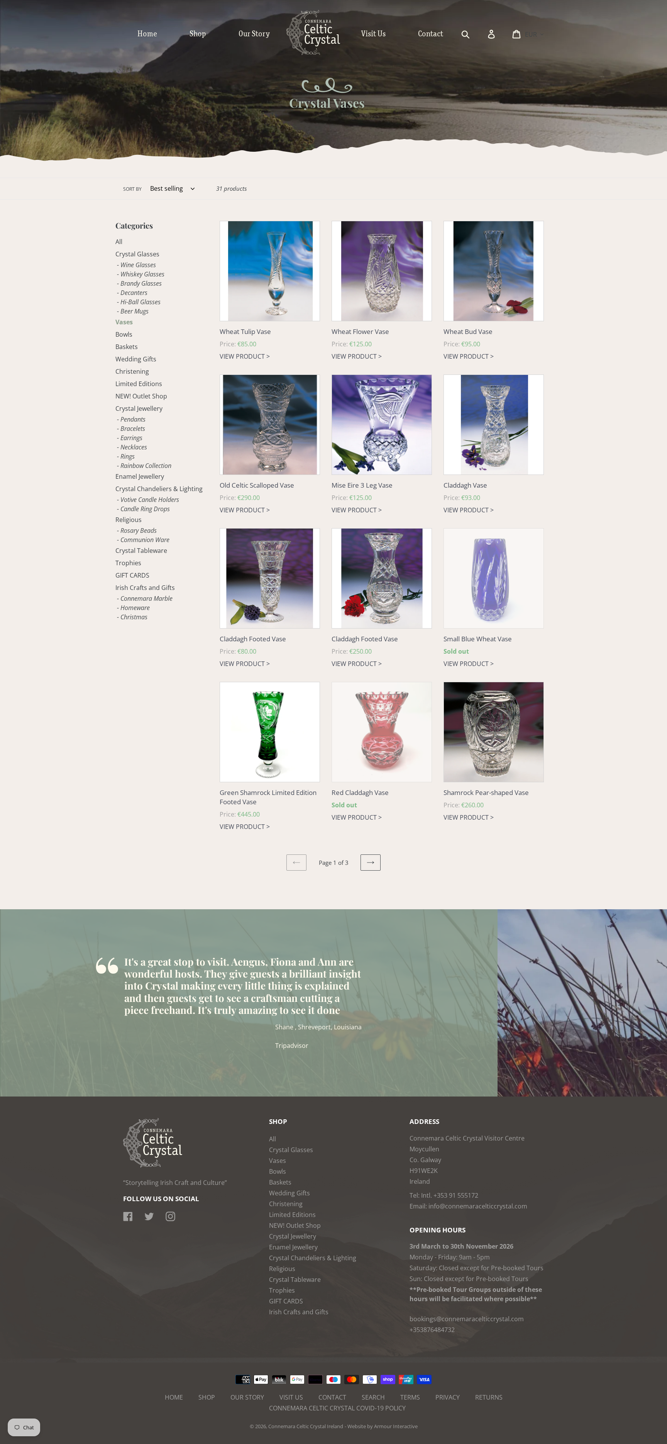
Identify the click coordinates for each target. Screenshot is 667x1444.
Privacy (447, 1397)
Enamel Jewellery (139, 476)
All (118, 241)
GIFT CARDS (132, 575)
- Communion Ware (143, 540)
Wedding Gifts (135, 359)
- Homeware (133, 607)
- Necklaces (132, 447)
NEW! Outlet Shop (141, 396)
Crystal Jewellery (139, 408)
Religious (128, 519)
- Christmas (132, 617)
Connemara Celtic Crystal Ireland (305, 1426)
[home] (321, 53)
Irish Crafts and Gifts (145, 587)
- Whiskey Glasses (140, 274)
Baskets (126, 346)
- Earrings (129, 438)
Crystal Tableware (141, 550)
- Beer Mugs (133, 311)
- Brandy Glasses (139, 283)
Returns (489, 1397)
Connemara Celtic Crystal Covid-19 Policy (337, 1408)
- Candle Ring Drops (143, 509)
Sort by (132, 189)
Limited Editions (138, 384)
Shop (206, 1397)
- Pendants (131, 419)
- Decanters (132, 292)
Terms (410, 1397)
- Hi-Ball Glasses (139, 302)
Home (174, 1397)
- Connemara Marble (145, 598)
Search (373, 1397)
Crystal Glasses (137, 254)
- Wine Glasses (136, 265)
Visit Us (291, 1397)
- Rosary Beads (137, 530)
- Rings (126, 456)
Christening (132, 371)
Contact (332, 1397)
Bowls (123, 334)
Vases (124, 322)
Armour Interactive (396, 1426)
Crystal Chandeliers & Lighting (159, 489)
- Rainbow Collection (144, 465)
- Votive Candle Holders (148, 499)
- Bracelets (131, 428)
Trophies (128, 563)
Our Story (247, 1397)
